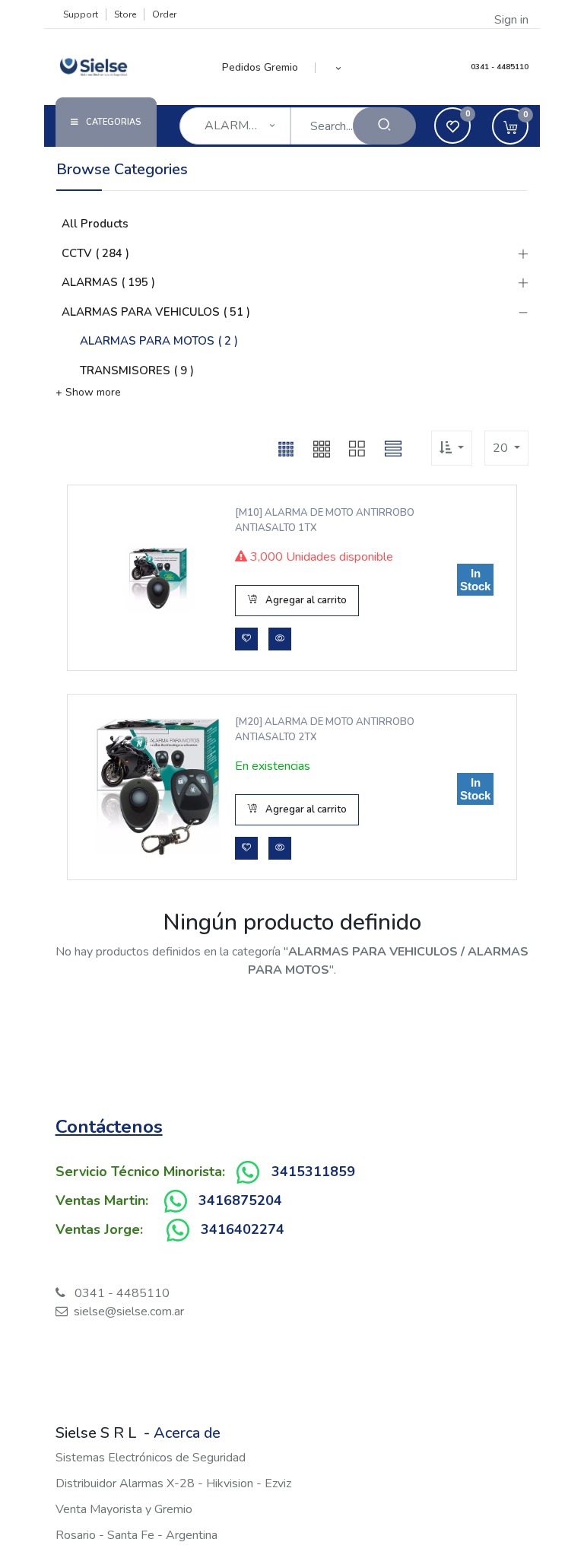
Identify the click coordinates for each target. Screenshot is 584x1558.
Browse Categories (122, 169)
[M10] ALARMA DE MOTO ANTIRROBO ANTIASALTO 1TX (324, 520)
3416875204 (240, 1200)
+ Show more (88, 392)
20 (502, 448)
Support (80, 14)
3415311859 (313, 1171)
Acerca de (187, 1433)
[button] (339, 67)
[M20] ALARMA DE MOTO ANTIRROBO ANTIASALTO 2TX (324, 729)
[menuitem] (269, 67)
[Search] (384, 126)
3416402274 (242, 1229)
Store (125, 14)
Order (164, 14)
